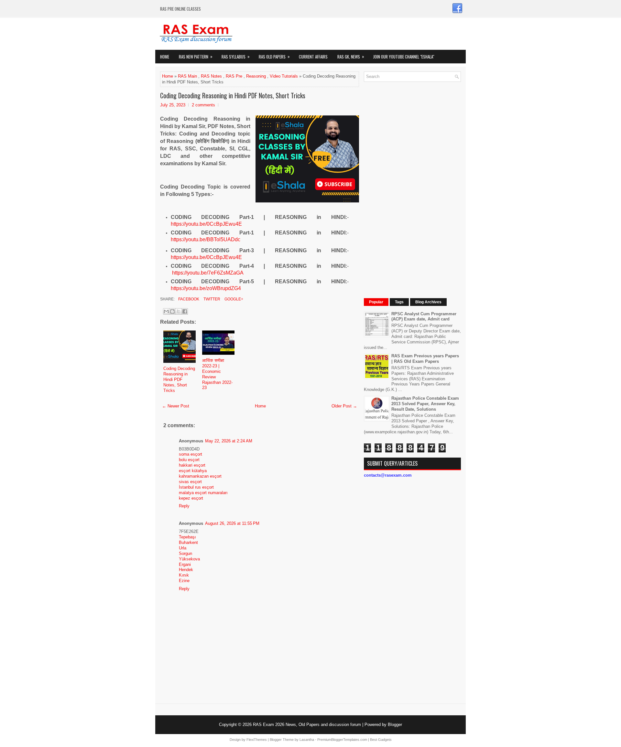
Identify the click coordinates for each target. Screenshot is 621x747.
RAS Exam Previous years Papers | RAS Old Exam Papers (425, 358)
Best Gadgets (381, 740)
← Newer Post (175, 406)
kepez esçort (191, 498)
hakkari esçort (192, 465)
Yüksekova (189, 559)
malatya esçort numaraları (203, 492)
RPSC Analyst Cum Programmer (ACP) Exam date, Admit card (423, 316)
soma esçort (190, 454)
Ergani (185, 564)
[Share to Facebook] (184, 311)
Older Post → (344, 406)
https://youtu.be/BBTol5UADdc (205, 239)
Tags (399, 302)
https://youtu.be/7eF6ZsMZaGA (208, 273)
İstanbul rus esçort (196, 487)
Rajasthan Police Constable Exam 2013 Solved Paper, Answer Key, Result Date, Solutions (425, 404)
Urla (182, 548)
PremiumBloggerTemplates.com (342, 740)
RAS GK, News (350, 56)
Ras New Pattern (195, 56)
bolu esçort (189, 459)
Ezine (184, 580)
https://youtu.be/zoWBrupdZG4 (206, 288)
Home (164, 56)
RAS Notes (211, 76)
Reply (184, 505)
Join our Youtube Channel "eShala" (403, 56)
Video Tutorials (284, 76)
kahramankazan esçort (200, 476)
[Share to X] (178, 311)
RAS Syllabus (236, 56)
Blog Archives (428, 302)
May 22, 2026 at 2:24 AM (228, 440)
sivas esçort (190, 481)
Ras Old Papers (274, 56)
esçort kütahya (193, 470)
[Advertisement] (412, 184)
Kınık (184, 575)
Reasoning (256, 76)
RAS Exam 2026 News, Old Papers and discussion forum (307, 724)
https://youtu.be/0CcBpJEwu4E (206, 224)
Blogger (395, 724)
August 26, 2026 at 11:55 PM (232, 523)
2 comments (203, 105)
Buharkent (188, 542)
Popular (376, 302)
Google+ (233, 299)
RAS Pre (234, 76)
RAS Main (187, 76)
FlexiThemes (256, 740)
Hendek (186, 569)
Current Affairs (313, 56)
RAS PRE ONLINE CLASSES (180, 8)
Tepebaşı (187, 537)
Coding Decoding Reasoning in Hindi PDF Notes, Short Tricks (232, 95)
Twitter (211, 299)
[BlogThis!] (172, 311)
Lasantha (307, 740)
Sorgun (185, 553)
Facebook (188, 299)
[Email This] (166, 311)
